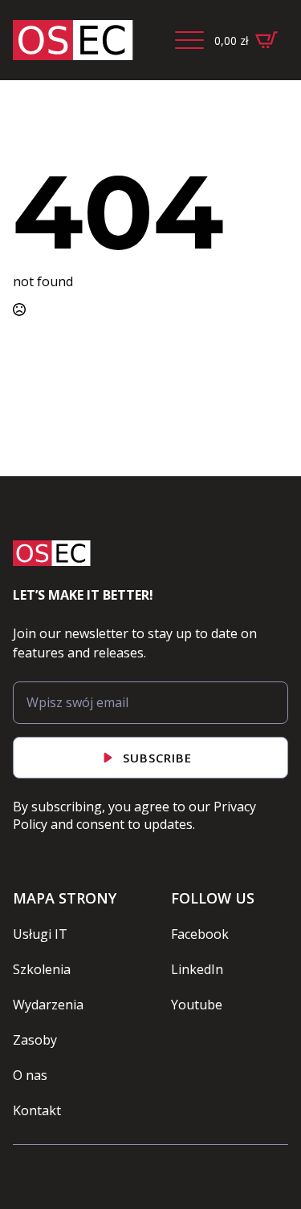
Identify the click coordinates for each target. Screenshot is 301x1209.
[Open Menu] (189, 40)
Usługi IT (40, 934)
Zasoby (35, 1040)
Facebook (200, 934)
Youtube (196, 1004)
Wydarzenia (48, 1004)
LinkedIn (197, 969)
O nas (30, 1075)
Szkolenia (42, 969)
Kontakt (37, 1110)
